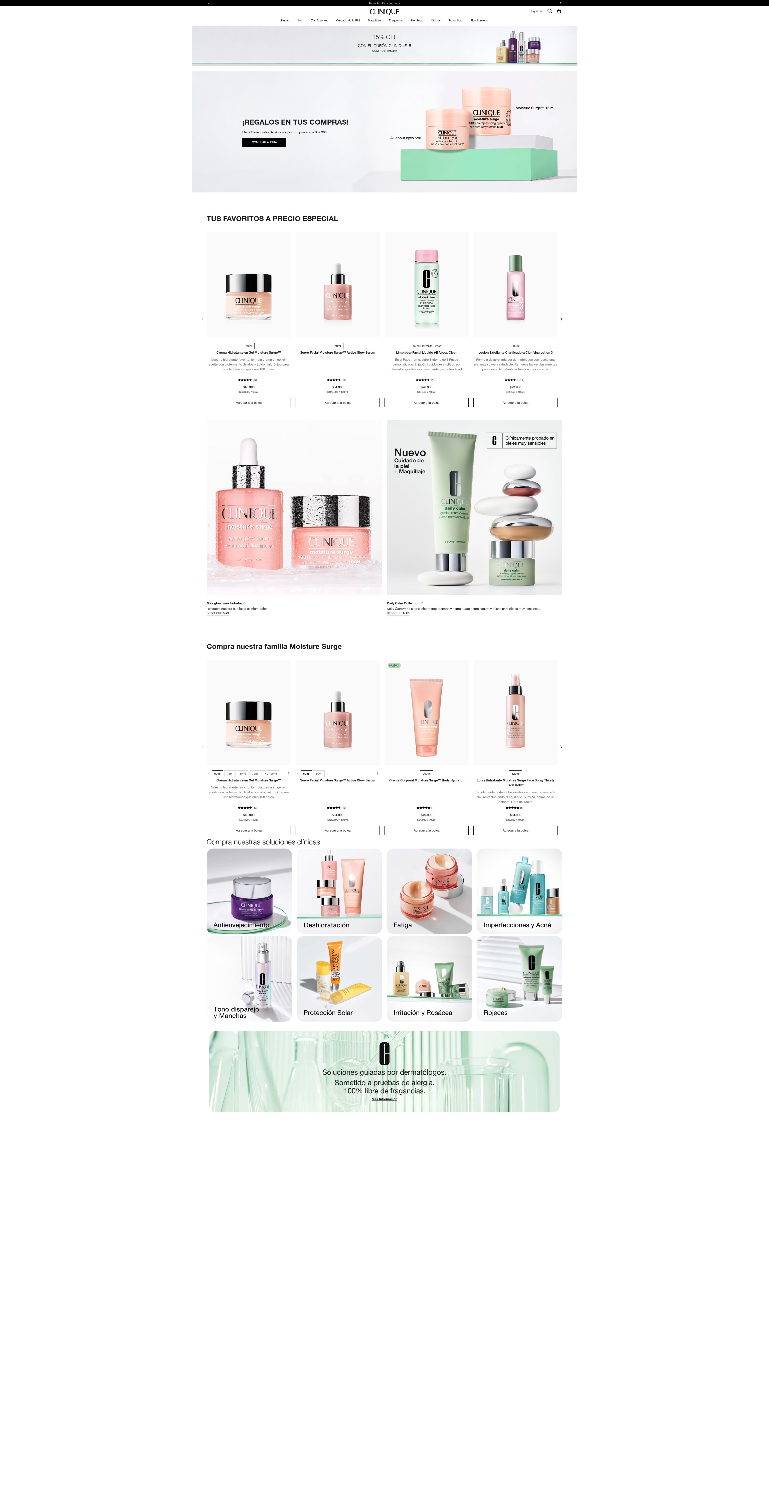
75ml (255, 773)
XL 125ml (271, 773)
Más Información (384, 1099)
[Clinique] (384, 12)
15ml (230, 773)
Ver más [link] (426, 3)
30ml (243, 773)
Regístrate (536, 11)
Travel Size (455, 20)
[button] (560, 11)
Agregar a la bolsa (249, 402)
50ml (217, 773)
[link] (249, 284)
